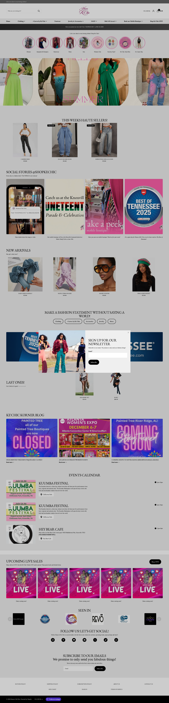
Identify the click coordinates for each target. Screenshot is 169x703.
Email (90, 351)
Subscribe (94, 362)
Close (128, 332)
